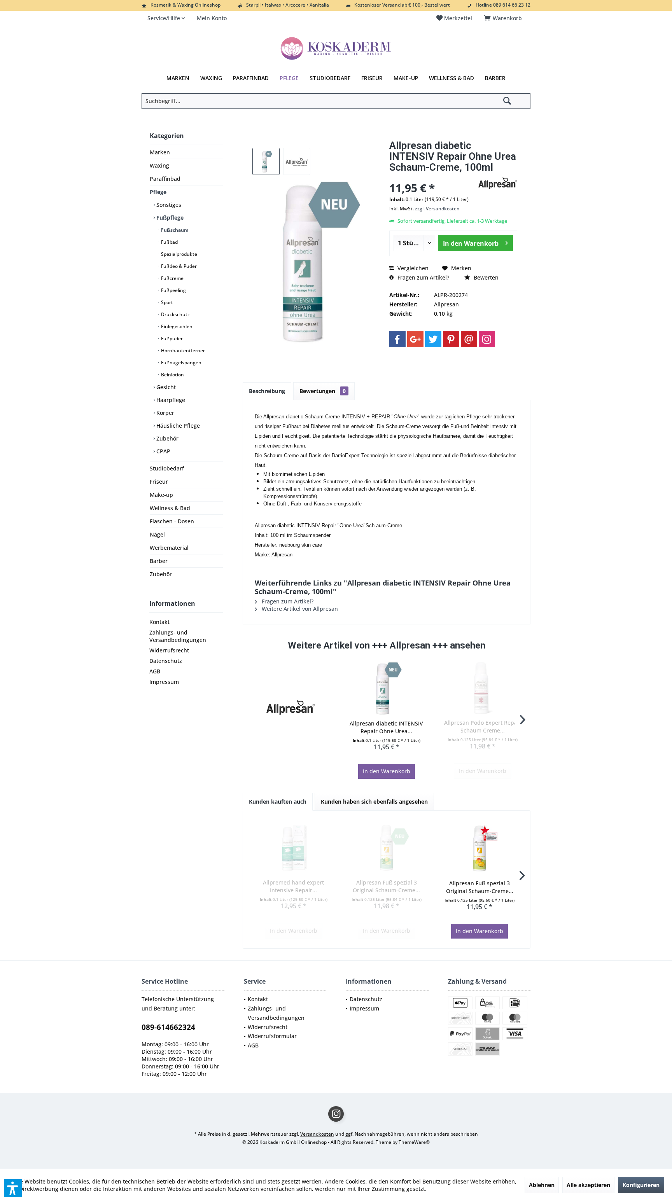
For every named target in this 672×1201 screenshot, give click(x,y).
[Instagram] (487, 339)
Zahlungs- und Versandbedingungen (177, 636)
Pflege (158, 192)
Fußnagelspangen (180, 362)
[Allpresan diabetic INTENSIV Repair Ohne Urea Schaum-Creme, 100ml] (387, 688)
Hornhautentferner (182, 350)
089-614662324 (168, 1027)
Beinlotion (172, 374)
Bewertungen (322, 391)
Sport (166, 302)
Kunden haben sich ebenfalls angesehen (374, 801)
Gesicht (165, 387)
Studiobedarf (167, 468)
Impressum (164, 681)
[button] (13, 1188)
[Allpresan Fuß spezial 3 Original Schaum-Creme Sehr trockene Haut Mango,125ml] (479, 848)
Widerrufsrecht (169, 650)
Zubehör (166, 438)
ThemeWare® (414, 1142)
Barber (159, 561)
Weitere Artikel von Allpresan (299, 608)
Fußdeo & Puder (178, 266)
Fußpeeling (173, 290)
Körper (164, 412)
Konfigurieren (641, 1185)
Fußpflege (169, 217)
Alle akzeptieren (588, 1185)
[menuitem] (504, 18)
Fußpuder (171, 338)
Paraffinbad (165, 178)
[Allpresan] (290, 707)
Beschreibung (267, 391)
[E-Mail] (469, 339)
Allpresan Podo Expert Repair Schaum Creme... (482, 726)
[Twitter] (433, 339)
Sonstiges (168, 204)
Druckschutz (175, 314)
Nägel (157, 534)
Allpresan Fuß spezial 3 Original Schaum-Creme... (386, 886)
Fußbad (169, 242)
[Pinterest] (451, 339)
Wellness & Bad (170, 508)
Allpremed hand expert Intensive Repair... (293, 886)
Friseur (159, 481)
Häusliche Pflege (177, 425)
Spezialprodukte (178, 254)
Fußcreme (172, 278)
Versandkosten (317, 1134)
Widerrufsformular (272, 1036)
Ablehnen (542, 1185)
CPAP (162, 451)
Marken (160, 152)
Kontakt (159, 622)
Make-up (161, 494)
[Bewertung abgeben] (432, 177)
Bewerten (485, 277)
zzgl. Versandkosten (437, 208)
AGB (154, 671)
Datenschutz (165, 660)
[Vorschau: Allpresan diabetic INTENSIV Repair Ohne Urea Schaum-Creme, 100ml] (266, 161)
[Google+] (415, 339)
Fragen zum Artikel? (422, 277)
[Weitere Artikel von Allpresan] (497, 183)
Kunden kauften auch (277, 801)
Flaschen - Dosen (172, 521)
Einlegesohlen (176, 326)
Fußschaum (174, 230)
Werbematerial (169, 547)
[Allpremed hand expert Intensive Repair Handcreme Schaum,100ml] (293, 847)
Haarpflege (170, 400)
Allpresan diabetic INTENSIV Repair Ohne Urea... (386, 727)
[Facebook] (397, 339)
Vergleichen (412, 268)
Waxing (159, 165)
